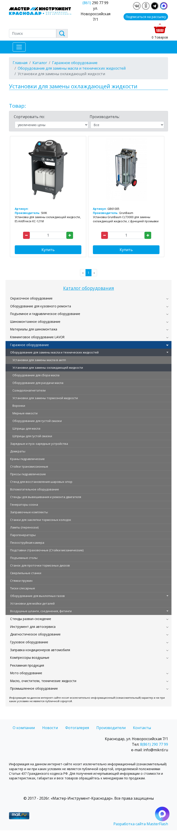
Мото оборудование (26, 673)
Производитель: (105, 116)
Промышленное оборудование (34, 688)
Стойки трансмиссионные (29, 466)
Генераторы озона (24, 504)
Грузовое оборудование (29, 642)
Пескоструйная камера (27, 542)
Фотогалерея (77, 727)
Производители (111, 727)
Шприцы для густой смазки (32, 436)
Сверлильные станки (25, 573)
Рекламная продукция (27, 665)
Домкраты (17, 451)
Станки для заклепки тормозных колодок (40, 520)
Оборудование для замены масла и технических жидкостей (54, 352)
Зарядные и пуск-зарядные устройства (39, 444)
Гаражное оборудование (29, 345)
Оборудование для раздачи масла (37, 383)
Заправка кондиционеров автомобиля (40, 650)
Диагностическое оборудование (35, 634)
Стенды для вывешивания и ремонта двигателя (45, 497)
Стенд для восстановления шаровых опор (41, 482)
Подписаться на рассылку (146, 17)
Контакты (142, 727)
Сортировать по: (29, 116)
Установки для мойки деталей (32, 603)
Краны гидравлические (27, 459)
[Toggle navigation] (19, 47)
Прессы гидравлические (28, 474)
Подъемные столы (24, 558)
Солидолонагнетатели (29, 390)
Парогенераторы (23, 535)
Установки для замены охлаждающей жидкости (47, 367)
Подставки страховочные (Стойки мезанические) (46, 550)
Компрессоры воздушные (29, 657)
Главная (20, 62)
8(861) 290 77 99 (154, 744)
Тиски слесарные (22, 588)
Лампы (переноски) (24, 527)
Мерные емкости (25, 413)
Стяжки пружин (21, 581)
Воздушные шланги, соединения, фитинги (41, 611)
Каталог (39, 62)
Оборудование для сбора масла (35, 375)
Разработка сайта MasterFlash (140, 823)
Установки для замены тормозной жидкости (45, 398)
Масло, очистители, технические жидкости (43, 681)
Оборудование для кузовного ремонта (40, 306)
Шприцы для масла (26, 428)
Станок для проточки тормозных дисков (40, 565)
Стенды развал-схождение (30, 619)
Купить (48, 249)
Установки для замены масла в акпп (39, 360)
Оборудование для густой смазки (37, 421)
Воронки (18, 406)
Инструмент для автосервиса (33, 626)
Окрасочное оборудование (31, 298)
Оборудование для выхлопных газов (37, 596)
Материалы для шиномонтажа (33, 329)
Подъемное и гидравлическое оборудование (45, 314)
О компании (24, 727)
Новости (50, 727)
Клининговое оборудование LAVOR (37, 337)
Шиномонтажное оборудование (35, 321)
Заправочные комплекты (29, 512)
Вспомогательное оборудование (34, 489)
